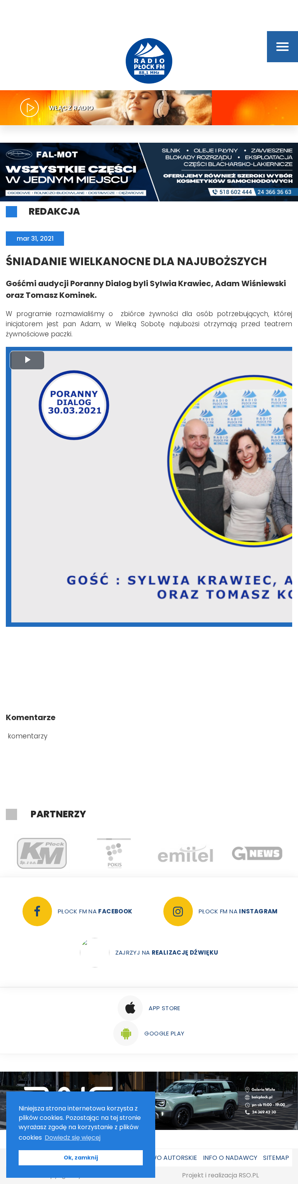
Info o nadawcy (230, 1157)
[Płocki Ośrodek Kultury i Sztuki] (110, 853)
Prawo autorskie (168, 1157)
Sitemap (276, 1157)
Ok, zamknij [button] (81, 1157)
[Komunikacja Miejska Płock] (38, 853)
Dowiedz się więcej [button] (72, 1137)
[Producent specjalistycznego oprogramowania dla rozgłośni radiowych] (253, 853)
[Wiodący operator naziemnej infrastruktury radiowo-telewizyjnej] (182, 853)
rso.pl (249, 1175)
